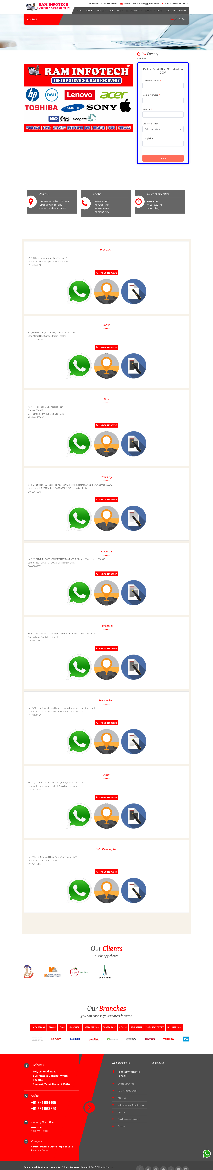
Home (79, 10)
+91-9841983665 (108, 499)
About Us (122, 1097)
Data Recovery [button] (133, 10)
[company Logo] (47, 7)
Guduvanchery (155, 1027)
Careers (121, 1126)
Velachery (106, 477)
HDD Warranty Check (127, 1090)
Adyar (106, 324)
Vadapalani (106, 250)
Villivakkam (174, 1027)
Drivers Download (126, 1083)
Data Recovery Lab (106, 849)
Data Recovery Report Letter (131, 1105)
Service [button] (100, 10)
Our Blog (122, 1112)
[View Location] (106, 291)
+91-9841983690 (108, 347)
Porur (106, 774)
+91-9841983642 (108, 573)
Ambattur (106, 551)
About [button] (89, 10)
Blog (159, 10)
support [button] (149, 10)
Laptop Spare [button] (115, 10)
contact (183, 10)
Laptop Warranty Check (129, 1074)
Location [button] (170, 10)
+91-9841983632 (108, 272)
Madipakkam (106, 700)
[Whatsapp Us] (79, 291)
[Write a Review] (133, 291)
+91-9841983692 (108, 797)
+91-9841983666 (108, 648)
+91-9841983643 (108, 871)
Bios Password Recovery (129, 1119)
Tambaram (106, 626)
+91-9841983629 (108, 722)
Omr (106, 399)
